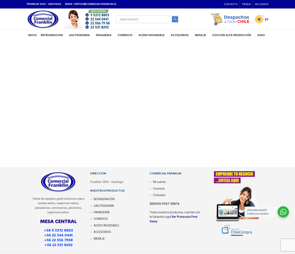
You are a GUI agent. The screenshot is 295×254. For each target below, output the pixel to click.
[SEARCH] (175, 19)
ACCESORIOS (102, 232)
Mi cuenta (159, 182)
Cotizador (159, 195)
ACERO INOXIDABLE (106, 225)
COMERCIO (101, 218)
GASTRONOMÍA (104, 205)
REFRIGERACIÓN (104, 199)
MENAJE (99, 238)
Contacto (159, 188)
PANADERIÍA (102, 212)
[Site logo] (43, 18)
